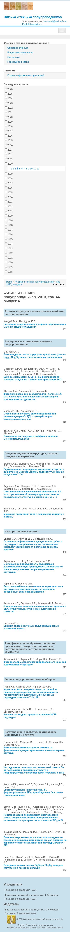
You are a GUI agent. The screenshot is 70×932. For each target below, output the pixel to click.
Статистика (13, 57)
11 (34, 168)
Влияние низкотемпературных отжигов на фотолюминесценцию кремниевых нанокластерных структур (34, 750)
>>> (61, 284)
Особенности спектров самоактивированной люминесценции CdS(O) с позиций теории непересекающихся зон (30, 416)
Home (9, 281)
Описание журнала (17, 47)
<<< (55, 284)
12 (38, 168)
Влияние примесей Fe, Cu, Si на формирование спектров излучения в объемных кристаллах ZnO (32, 378)
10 (31, 168)
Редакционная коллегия (20, 52)
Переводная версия (18, 61)
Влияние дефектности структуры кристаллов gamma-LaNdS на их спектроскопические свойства (35, 355)
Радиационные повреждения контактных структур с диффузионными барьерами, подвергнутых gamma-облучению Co (34, 472)
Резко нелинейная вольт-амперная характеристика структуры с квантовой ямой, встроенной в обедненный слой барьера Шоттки (33, 589)
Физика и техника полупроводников (33, 17)
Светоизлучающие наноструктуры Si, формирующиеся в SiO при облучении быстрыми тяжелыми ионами (33, 792)
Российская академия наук (20, 889)
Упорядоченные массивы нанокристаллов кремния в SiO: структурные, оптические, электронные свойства (35, 609)
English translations (31, 24)
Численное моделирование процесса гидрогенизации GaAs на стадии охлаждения (35, 325)
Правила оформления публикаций (25, 75)
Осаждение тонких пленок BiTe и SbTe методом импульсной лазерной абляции (33, 866)
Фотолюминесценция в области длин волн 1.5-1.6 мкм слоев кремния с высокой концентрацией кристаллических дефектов (33, 397)
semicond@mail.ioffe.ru (54, 21)
